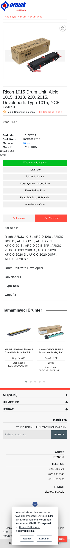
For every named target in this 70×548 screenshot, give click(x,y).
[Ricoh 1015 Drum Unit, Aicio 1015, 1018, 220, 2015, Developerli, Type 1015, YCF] (35, 54)
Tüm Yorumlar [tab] (51, 218)
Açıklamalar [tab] (19, 218)
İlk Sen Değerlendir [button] (51, 111)
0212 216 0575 (56, 469)
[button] (26, 381)
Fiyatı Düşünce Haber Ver (35, 197)
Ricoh (26, 143)
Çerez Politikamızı (29, 527)
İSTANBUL (58, 457)
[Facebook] (35, 504)
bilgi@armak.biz (54, 491)
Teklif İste (35, 169)
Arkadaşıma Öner (35, 204)
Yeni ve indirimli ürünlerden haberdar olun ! (41, 427)
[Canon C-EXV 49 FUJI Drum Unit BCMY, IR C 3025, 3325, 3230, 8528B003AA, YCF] (51, 332)
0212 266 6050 (56, 479)
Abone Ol (59, 434)
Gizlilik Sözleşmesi (40, 523)
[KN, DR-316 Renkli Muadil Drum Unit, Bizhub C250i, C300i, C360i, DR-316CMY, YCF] (19, 332)
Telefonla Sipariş (35, 176)
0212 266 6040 (56, 474)
